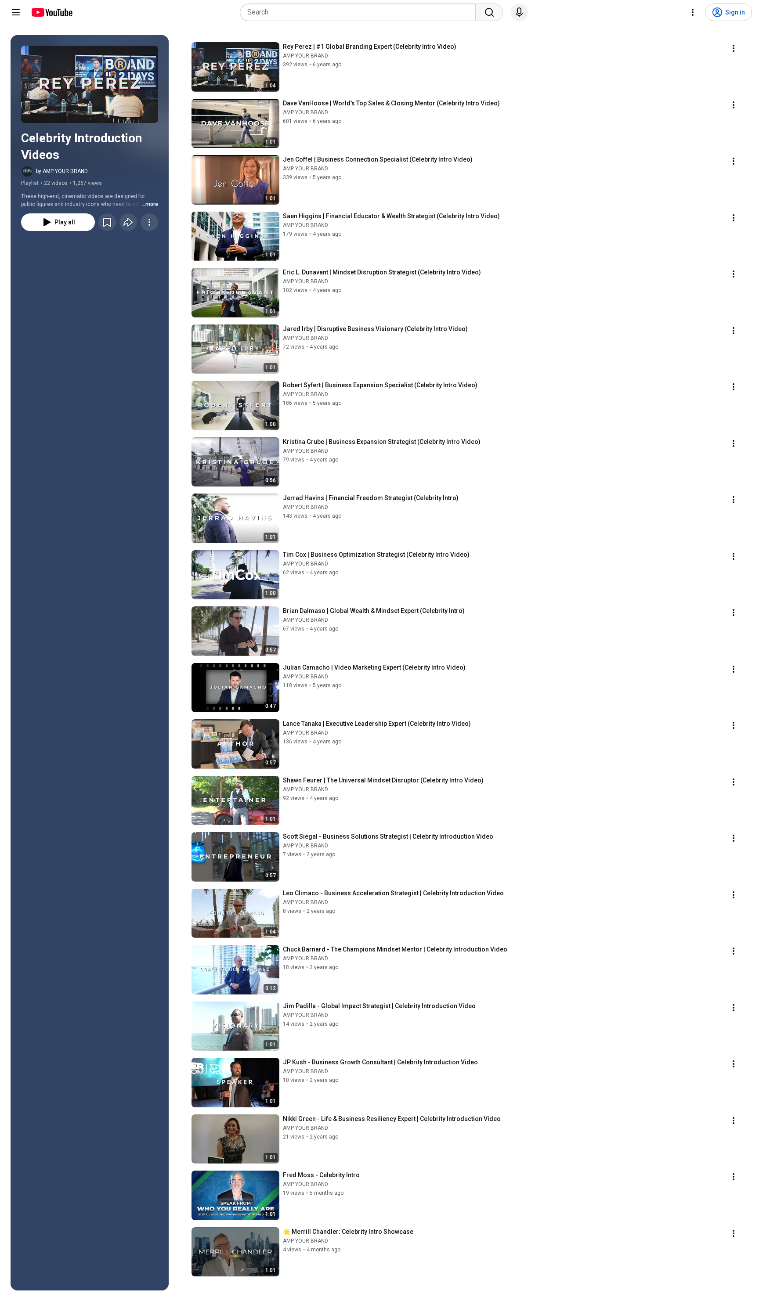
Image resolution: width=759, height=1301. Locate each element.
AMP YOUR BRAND (305, 56)
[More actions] (149, 222)
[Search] (489, 12)
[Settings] (692, 12)
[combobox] (360, 12)
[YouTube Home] (52, 12)
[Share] (128, 222)
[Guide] (16, 12)
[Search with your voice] (519, 12)
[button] (89, 84)
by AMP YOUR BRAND (62, 171)
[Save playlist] (107, 222)
